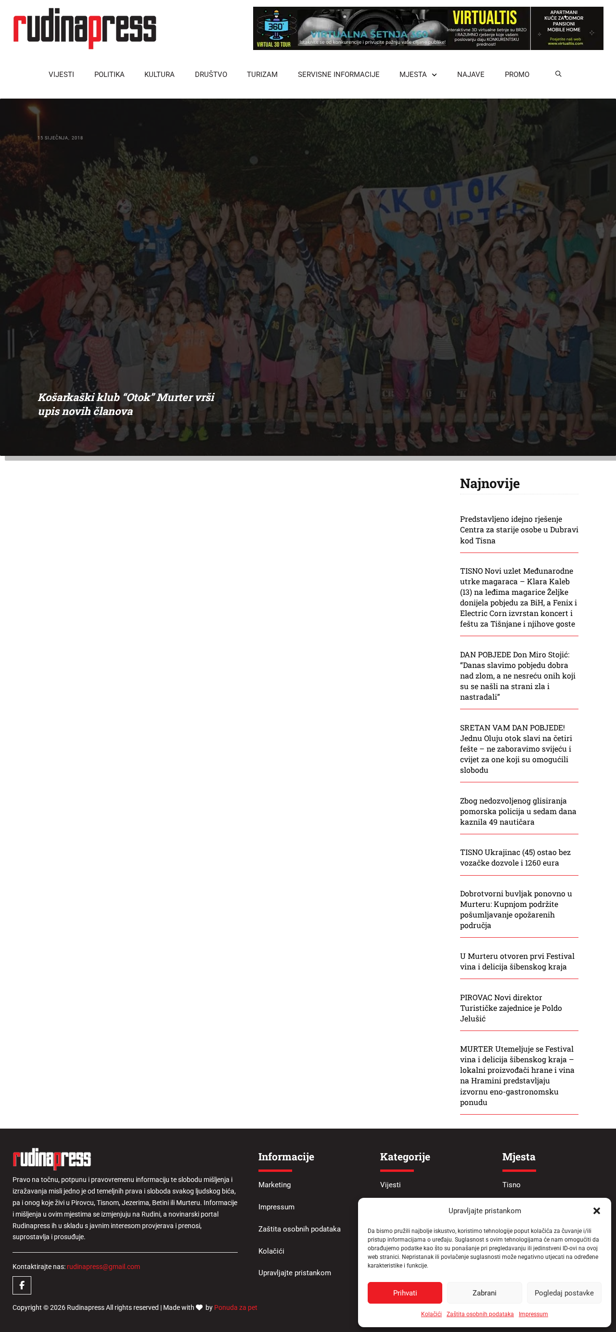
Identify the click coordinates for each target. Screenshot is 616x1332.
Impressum (533, 1314)
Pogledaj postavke (564, 1293)
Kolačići (431, 1314)
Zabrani (485, 1293)
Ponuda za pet (235, 1307)
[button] (597, 1211)
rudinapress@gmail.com (103, 1266)
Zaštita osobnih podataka (480, 1314)
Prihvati (405, 1293)
